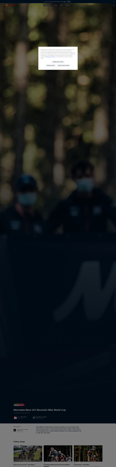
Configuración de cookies (58, 61)
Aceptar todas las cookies (63, 65)
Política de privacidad (50, 56)
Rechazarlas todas (51, 65)
